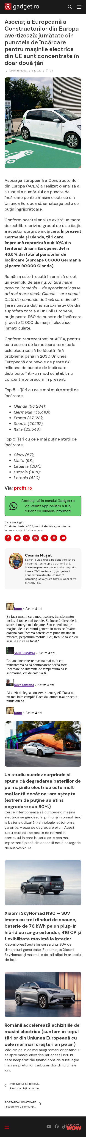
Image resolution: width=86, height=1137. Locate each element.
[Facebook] (8, 538)
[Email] (63, 538)
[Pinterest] (35, 538)
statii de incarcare (30, 530)
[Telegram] (44, 538)
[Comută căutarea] (70, 6)
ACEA (29, 526)
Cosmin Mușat (18, 70)
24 (51, 70)
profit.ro (23, 488)
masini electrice (44, 526)
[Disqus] (43, 658)
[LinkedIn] (53, 538)
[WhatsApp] (17, 538)
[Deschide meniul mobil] (79, 7)
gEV (21, 522)
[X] (26, 538)
